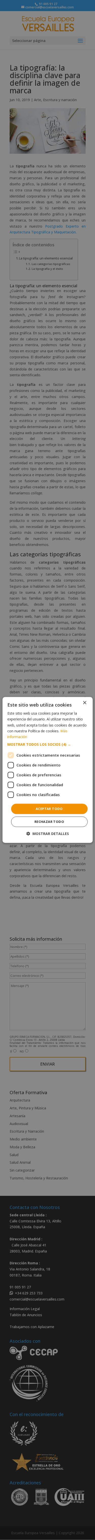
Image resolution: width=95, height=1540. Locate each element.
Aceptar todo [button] (49, 808)
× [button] (84, 703)
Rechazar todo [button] (49, 822)
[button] (47, 744)
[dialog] (47, 770)
